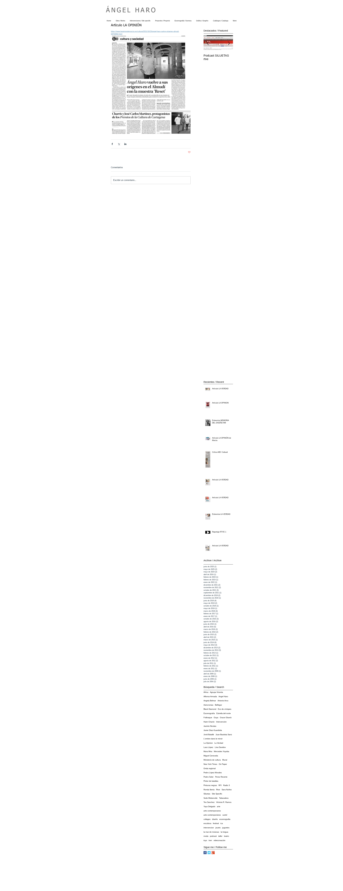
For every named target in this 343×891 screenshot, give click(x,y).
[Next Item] (229, 43)
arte (218, 806)
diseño (215, 819)
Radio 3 (226, 785)
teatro (226, 836)
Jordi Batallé (209, 734)
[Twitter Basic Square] (209, 852)
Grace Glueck (226, 717)
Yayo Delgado (209, 806)
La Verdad (218, 743)
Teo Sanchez (209, 802)
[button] (120, 21)
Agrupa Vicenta (216, 692)
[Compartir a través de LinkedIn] (125, 144)
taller (220, 836)
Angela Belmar (210, 701)
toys (205, 840)
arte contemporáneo (212, 815)
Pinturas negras (210, 785)
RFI (220, 785)
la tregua (224, 832)
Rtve (218, 790)
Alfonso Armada (210, 696)
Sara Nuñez (227, 790)
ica (221, 823)
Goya (216, 717)
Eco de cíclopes (224, 709)
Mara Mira (208, 751)
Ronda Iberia (209, 790)
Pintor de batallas (211, 781)
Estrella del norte (223, 713)
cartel (224, 815)
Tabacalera (223, 798)
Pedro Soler (209, 777)
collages (207, 819)
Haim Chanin (209, 722)
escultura (207, 823)
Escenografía (209, 713)
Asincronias (208, 705)
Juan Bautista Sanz (224, 734)
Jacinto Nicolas (210, 726)
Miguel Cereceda (211, 756)
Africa (206, 692)
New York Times (210, 764)
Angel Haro (223, 696)
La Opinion (208, 743)
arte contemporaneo (212, 811)
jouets (218, 828)
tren (210, 840)
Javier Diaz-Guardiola (213, 730)
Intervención (221, 722)
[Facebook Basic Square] (205, 852)
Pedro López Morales (213, 772)
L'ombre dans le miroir (213, 739)
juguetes (225, 828)
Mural (224, 760)
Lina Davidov (220, 747)
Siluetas (207, 794)
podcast (213, 836)
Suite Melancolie (210, 798)
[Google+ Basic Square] (213, 852)
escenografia (224, 819)
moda (206, 836)
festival (216, 823)
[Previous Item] (208, 43)
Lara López (208, 747)
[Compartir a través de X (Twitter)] (119, 144)
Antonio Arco (223, 701)
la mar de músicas (211, 832)
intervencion (209, 828)
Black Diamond (210, 709)
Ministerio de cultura (212, 760)
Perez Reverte (221, 777)
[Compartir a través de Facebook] (112, 144)
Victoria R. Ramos (223, 802)
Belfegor (218, 705)
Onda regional (210, 768)
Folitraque (208, 717)
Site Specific (217, 794)
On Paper (223, 764)
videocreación (219, 840)
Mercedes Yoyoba (221, 751)
